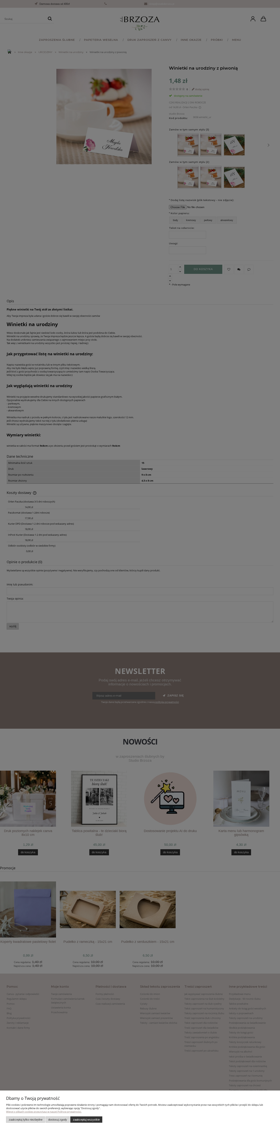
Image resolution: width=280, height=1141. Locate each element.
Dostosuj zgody (57, 1119)
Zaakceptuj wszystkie (86, 1119)
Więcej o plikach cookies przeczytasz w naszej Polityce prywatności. (44, 1111)
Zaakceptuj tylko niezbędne (25, 1119)
